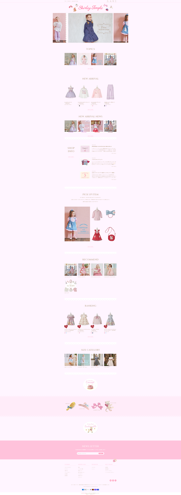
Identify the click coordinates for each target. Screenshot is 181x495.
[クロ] (79, 105)
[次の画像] (75, 92)
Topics (69, 1)
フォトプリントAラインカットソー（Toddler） (84, 103)
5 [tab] (91, 43)
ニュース (93, 468)
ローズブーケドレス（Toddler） (68, 103)
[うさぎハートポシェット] (110, 234)
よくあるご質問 (80, 468)
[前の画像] (65, 92)
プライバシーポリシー (108, 470)
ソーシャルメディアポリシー (109, 472)
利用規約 (106, 467)
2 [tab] (89, 43)
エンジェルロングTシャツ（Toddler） (95, 103)
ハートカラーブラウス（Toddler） (95, 330)
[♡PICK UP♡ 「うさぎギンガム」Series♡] (97, 59)
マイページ (80, 477)
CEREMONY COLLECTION (109, 276)
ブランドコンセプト (68, 467)
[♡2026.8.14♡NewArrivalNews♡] (97, 126)
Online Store (75, 1)
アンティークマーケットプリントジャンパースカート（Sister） (110, 330)
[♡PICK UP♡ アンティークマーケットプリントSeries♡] (110, 59)
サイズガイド (80, 473)
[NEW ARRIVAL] (90, 28)
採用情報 (66, 475)
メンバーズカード (67, 472)
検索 (79, 467)
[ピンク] (92, 105)
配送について (80, 470)
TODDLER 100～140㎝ (82, 367)
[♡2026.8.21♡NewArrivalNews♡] (84, 126)
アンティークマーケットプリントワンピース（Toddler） (71, 330)
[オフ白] (78, 105)
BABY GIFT (67, 292)
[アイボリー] (91, 105)
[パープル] (105, 105)
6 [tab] (92, 43)
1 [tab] (88, 43)
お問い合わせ (80, 475)
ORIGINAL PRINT (68, 276)
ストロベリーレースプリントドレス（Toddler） (84, 330)
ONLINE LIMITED (81, 276)
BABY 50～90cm (68, 367)
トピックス (93, 467)
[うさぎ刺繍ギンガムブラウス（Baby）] (97, 214)
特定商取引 (107, 468)
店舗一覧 (66, 470)
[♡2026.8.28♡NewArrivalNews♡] (71, 126)
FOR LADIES (106, 367)
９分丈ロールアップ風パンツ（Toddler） (109, 103)
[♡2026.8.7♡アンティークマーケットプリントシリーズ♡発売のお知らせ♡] (110, 126)
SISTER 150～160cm (95, 367)
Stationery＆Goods (95, 276)
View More (90, 68)
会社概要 (66, 473)
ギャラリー (66, 468)
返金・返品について (81, 472)
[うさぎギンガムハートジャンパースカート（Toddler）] (97, 234)
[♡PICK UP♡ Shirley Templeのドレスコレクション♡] (71, 59)
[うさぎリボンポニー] (110, 214)
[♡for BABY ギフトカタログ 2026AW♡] (84, 59)
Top (65, 1)
